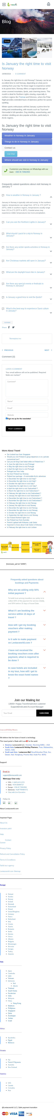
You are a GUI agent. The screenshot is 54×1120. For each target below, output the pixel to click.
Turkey (10, 951)
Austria (10, 926)
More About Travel (11, 451)
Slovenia (11, 946)
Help (2, 834)
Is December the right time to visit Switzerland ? (24, 498)
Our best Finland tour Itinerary (18, 474)
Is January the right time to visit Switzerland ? (23, 496)
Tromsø (22, 97)
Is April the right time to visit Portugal (20, 469)
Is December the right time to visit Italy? (21, 479)
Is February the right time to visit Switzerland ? (24, 493)
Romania (11, 929)
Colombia (11, 1088)
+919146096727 (18, 785)
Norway (7, 41)
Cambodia (11, 973)
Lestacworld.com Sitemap (10, 871)
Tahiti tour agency (7, 866)
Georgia (10, 949)
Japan (10, 971)
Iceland (10, 902)
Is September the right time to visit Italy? (22, 486)
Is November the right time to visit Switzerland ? (24, 500)
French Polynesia (14, 1062)
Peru (9, 1090)
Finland (10, 894)
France (10, 916)
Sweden (10, 897)
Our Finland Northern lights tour (18, 518)
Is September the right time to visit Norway (22, 515)
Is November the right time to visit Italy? (21, 481)
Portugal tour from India (15, 471)
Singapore (11, 1011)
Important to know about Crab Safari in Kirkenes (24, 525)
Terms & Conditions (7, 860)
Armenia (11, 954)
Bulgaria (11, 941)
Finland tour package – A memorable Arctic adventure (26, 476)
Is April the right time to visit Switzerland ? (22, 488)
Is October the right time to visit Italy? (21, 484)
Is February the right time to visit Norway (22, 503)
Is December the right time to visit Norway (22, 508)
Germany (11, 914)
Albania (10, 939)
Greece (10, 936)
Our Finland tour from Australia (18, 520)
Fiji (9, 1060)
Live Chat (11, 154)
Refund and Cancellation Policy (12, 854)
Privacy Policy (5, 848)
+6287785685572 (21, 790)
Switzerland (12, 907)
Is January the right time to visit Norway (21, 505)
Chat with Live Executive (16, 792)
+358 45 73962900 (22, 172)
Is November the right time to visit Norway (22, 510)
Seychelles (11, 1038)
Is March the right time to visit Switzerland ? (23, 491)
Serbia (10, 931)
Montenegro (12, 944)
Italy (9, 921)
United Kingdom (13, 912)
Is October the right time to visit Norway (21, 513)
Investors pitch (6, 829)
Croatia (10, 924)
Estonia (10, 934)
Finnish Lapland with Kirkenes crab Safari (22, 522)
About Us (3, 823)
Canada (10, 1085)
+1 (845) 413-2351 (18, 782)
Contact (8, 840)
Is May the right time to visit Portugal (20, 466)
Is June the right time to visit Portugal (20, 464)
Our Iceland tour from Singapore (18, 454)
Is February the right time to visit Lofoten (22, 527)
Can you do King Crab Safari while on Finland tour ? (25, 462)
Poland (10, 909)
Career (3, 843)
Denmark (11, 904)
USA (9, 1083)
